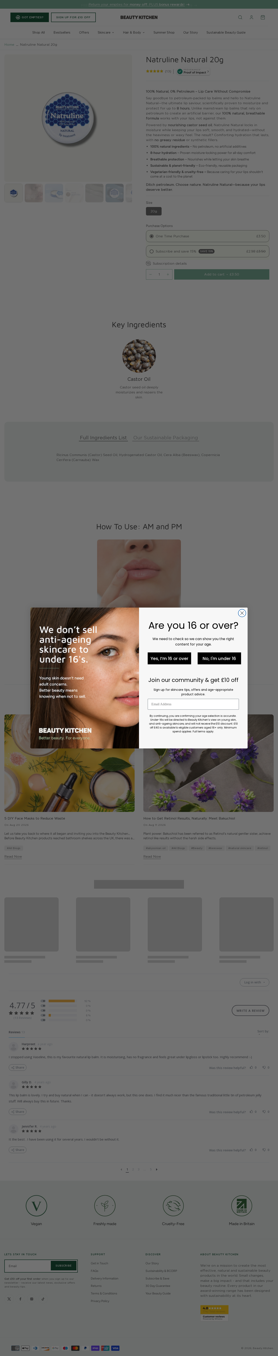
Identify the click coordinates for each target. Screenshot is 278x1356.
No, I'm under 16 (219, 658)
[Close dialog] (242, 613)
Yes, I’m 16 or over (169, 658)
